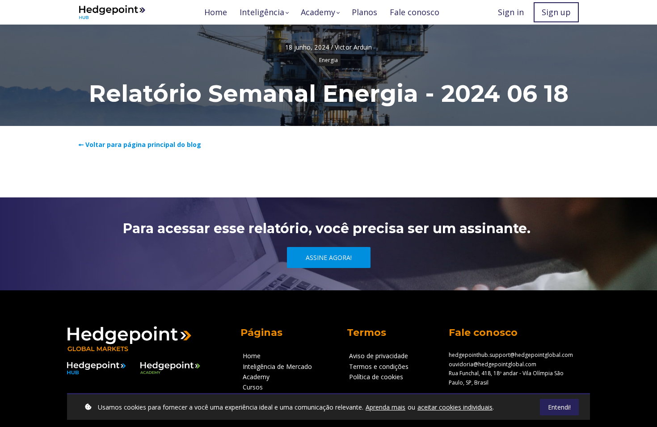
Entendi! (559, 407)
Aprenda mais (385, 407)
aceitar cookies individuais (455, 407)
